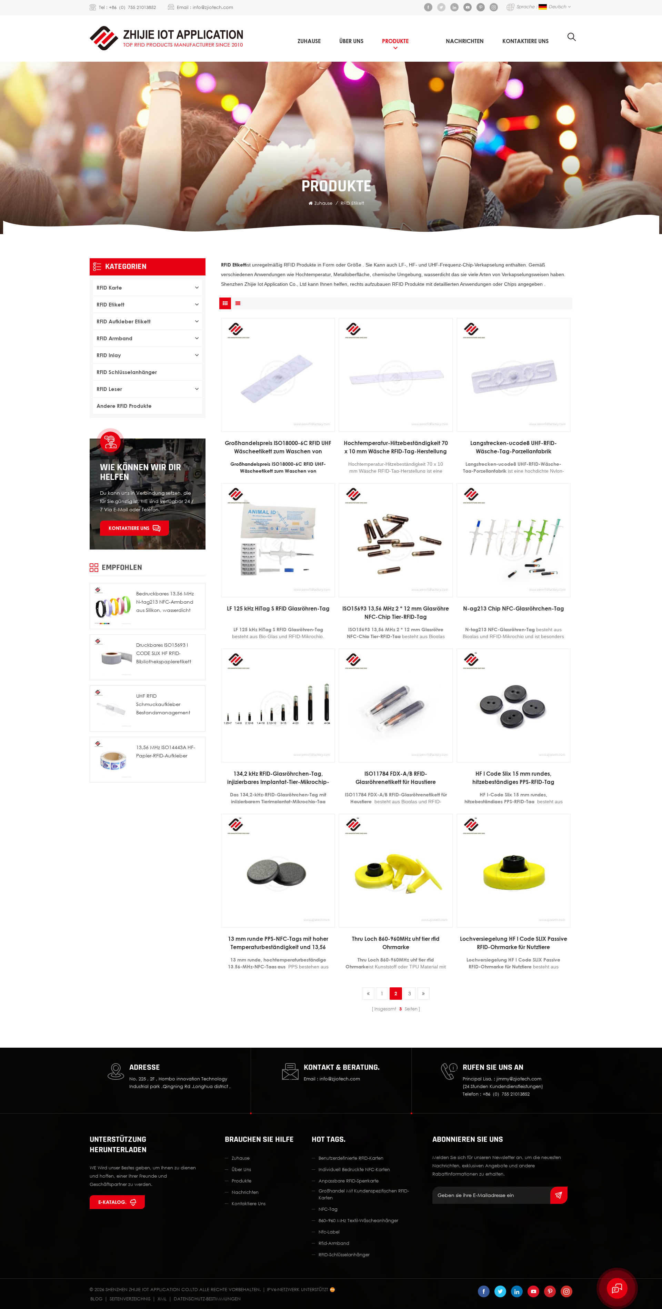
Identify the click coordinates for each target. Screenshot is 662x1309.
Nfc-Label (329, 1232)
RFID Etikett (352, 203)
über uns (351, 41)
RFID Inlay (109, 355)
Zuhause (309, 41)
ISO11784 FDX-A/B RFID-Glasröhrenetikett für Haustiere (395, 777)
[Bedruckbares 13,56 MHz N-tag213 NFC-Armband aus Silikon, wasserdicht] (113, 606)
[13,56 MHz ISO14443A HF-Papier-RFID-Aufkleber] (113, 760)
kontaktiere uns (525, 41)
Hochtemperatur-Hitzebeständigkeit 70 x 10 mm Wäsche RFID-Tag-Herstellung (396, 447)
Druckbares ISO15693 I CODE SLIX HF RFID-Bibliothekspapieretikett (163, 653)
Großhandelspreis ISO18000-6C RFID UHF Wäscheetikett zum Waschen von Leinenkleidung (278, 447)
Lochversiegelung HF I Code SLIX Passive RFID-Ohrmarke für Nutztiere (513, 942)
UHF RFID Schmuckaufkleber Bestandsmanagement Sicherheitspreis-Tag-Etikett (167, 705)
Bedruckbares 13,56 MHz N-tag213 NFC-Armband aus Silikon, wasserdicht (165, 602)
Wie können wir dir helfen (140, 472)
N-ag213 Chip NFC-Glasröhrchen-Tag (513, 608)
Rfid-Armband (334, 1243)
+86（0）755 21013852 (132, 7)
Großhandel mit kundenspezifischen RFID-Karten (364, 1194)
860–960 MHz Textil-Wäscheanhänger (358, 1220)
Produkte (395, 41)
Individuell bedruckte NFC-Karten (354, 1169)
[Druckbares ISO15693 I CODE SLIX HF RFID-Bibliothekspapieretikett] (113, 657)
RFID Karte (109, 287)
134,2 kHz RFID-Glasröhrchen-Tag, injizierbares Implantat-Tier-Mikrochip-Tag (278, 778)
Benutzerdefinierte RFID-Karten (351, 1158)
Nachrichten (465, 41)
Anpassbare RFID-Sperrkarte (349, 1181)
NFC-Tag (328, 1209)
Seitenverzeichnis (130, 1298)
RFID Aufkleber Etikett (124, 321)
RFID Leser (109, 389)
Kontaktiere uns (129, 528)
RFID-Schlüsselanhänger (344, 1254)
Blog (96, 1298)
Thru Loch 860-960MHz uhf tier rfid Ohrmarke (396, 942)
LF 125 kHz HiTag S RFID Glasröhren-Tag (278, 608)
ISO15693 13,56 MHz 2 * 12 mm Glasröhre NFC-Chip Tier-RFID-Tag (395, 612)
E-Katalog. (112, 1202)
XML (162, 1298)
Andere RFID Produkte (124, 406)
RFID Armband (114, 338)
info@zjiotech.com (213, 7)
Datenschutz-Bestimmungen (207, 1298)
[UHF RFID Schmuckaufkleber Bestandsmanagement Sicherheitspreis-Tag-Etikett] (113, 708)
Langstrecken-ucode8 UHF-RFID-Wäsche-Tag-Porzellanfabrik (513, 447)
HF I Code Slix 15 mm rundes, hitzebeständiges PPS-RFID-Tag (513, 777)
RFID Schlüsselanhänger (127, 372)
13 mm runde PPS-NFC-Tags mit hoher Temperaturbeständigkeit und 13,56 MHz (278, 943)
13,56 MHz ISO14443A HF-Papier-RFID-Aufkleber (165, 751)
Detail (274, 427)
